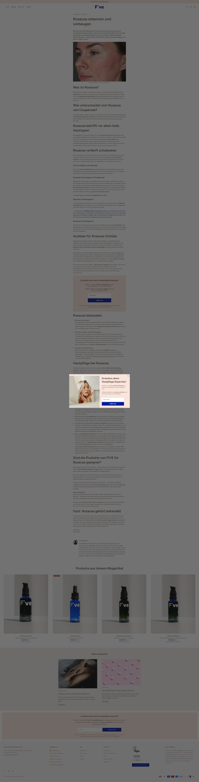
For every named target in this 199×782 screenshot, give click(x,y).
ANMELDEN (113, 404)
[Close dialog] (128, 375)
